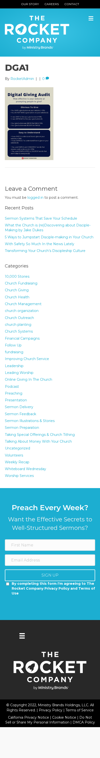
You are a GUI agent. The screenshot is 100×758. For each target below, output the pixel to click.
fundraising (14, 352)
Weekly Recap (17, 462)
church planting (18, 324)
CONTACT (71, 4)
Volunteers (14, 455)
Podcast (12, 386)
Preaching (13, 393)
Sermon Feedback (20, 414)
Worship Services (19, 476)
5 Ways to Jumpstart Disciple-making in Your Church (49, 237)
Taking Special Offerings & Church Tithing (40, 434)
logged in (35, 197)
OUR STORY (30, 4)
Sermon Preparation (22, 427)
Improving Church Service (27, 359)
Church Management (23, 304)
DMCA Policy (84, 722)
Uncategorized (17, 448)
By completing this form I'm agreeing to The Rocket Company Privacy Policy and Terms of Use (53, 588)
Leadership (14, 366)
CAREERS (51, 4)
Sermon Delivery (19, 407)
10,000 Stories (17, 276)
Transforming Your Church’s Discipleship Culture (45, 251)
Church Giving (17, 290)
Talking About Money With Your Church (38, 441)
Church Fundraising (21, 283)
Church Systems (19, 331)
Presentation (16, 400)
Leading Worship (19, 372)
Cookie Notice (64, 717)
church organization (22, 311)
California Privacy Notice (29, 717)
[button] (50, 575)
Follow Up (13, 345)
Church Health (17, 297)
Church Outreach (19, 318)
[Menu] (22, 636)
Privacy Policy (51, 710)
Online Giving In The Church (28, 379)
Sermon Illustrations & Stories (30, 421)
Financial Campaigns (22, 338)
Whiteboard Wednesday (25, 469)
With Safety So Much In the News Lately (39, 244)
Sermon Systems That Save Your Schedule (41, 218)
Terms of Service (80, 710)
